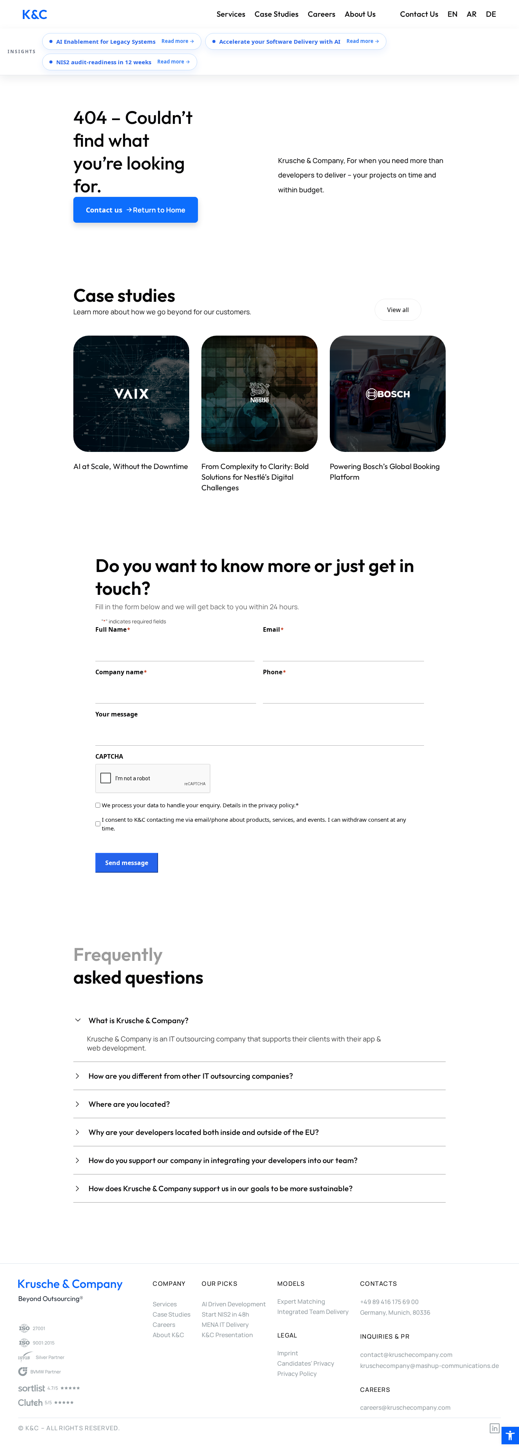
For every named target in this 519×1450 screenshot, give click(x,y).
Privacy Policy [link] (297, 1373)
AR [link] (472, 14)
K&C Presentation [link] (227, 1335)
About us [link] (360, 14)
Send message (126, 863)
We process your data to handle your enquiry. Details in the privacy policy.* (200, 805)
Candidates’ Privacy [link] (305, 1363)
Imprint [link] (287, 1353)
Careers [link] (321, 14)
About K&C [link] (168, 1335)
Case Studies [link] (277, 14)
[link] (510, 1435)
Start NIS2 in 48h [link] (225, 1314)
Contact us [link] (419, 14)
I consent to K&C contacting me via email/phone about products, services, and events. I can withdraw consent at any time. (254, 824)
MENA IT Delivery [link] (225, 1324)
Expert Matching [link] (301, 1301)
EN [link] (452, 14)
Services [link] (231, 14)
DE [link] (491, 14)
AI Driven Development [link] (234, 1304)
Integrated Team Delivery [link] (313, 1311)
